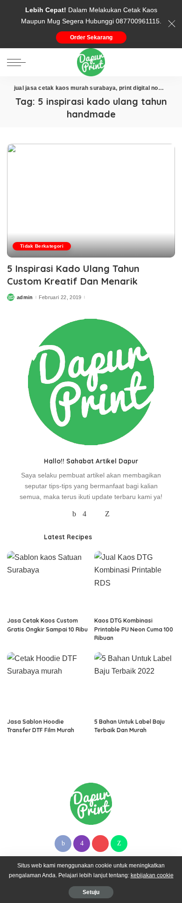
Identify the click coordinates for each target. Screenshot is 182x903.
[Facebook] (74, 514)
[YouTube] (96, 514)
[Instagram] (84, 514)
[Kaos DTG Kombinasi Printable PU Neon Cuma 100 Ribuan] (134, 581)
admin (25, 297)
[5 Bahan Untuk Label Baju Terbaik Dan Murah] (134, 682)
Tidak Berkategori (41, 246)
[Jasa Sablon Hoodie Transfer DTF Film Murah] (47, 682)
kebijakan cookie (152, 875)
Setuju (91, 892)
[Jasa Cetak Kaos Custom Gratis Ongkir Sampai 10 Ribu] (47, 581)
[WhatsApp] (107, 514)
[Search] (167, 62)
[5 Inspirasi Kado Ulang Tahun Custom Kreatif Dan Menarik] (91, 200)
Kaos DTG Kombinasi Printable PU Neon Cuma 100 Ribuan (133, 629)
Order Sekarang (91, 37)
